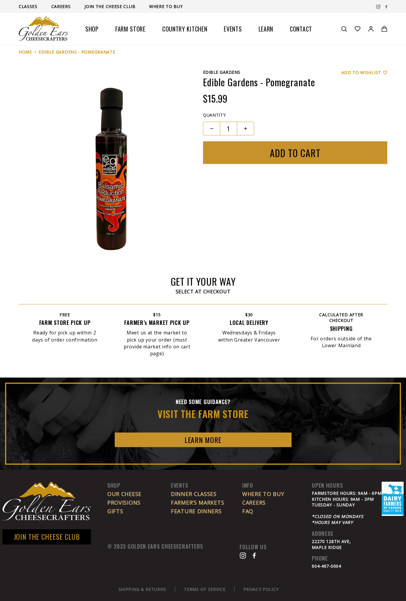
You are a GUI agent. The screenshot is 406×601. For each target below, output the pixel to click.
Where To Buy (165, 6)
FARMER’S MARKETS (197, 502)
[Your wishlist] (358, 29)
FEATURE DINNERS (196, 511)
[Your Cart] (384, 29)
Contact (301, 28)
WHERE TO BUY (263, 493)
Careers (61, 6)
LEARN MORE (203, 439)
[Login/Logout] (371, 29)
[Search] (344, 29)
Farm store (130, 28)
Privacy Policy (261, 589)
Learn (266, 28)
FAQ (247, 511)
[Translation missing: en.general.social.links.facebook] (386, 7)
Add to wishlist (361, 72)
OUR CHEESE (124, 493)
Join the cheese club (110, 6)
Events (233, 28)
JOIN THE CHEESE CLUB (47, 536)
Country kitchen (184, 28)
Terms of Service (204, 589)
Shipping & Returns (142, 589)
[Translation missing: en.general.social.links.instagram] (378, 7)
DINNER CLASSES (194, 493)
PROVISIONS (124, 502)
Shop (92, 28)
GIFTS (115, 511)
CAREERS (254, 502)
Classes (29, 6)
